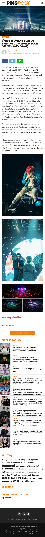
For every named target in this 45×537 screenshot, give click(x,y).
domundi (26, 463)
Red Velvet (12, 475)
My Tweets (6, 497)
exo (31, 462)
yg (26, 481)
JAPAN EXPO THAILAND (32, 469)
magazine (26, 472)
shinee (27, 475)
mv (36, 472)
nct (38, 472)
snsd (5, 478)
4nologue (5, 460)
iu (23, 469)
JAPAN (24, 519)
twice (16, 481)
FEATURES (11, 519)
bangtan (25, 459)
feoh (17, 466)
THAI (29, 519)
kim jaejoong (10, 472)
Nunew (4, 475)
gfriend (30, 466)
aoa (14, 460)
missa (32, 472)
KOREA (18, 519)
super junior (31, 478)
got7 (16, 468)
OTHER (35, 519)
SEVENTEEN (20, 475)
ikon (20, 469)
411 (10, 459)
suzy (40, 478)
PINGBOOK (14, 51)
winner (22, 481)
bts (12, 462)
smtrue (36, 475)
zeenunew (31, 481)
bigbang (33, 459)
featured (8, 465)
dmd (21, 463)
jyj (42, 469)
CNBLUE (17, 463)
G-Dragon (23, 466)
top (11, 481)
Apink (17, 460)
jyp (4, 472)
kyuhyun (18, 472)
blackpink (6, 462)
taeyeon (5, 481)
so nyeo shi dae (17, 478)
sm (32, 475)
